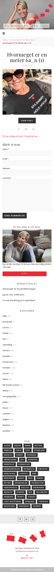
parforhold (10, 487)
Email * (6, 158)
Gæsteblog (7, 344)
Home (5, 40)
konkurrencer (12, 469)
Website (6, 168)
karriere (32, 459)
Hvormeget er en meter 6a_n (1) (27, 57)
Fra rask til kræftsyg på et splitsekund (19, 300)
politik (5, 402)
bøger (17, 446)
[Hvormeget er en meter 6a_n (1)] (27, 92)
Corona (6, 327)
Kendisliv (6, 356)
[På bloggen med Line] (27, 14)
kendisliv (9, 464)
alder (7, 446)
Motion (6, 390)
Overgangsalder (10, 396)
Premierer (38, 487)
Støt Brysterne (12, 501)
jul (22, 459)
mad (34, 473)
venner (37, 506)
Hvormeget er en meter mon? (23, 40)
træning (43, 501)
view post (27, 120)
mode (21, 478)
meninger (9, 478)
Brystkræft (7, 321)
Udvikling (9, 506)
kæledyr (43, 469)
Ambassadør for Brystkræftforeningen (19, 289)
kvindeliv (29, 469)
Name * (6, 149)
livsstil (24, 473)
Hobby (19, 455)
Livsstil (5, 373)
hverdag (31, 455)
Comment (7, 178)
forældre (39, 450)
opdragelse (21, 483)
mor (30, 478)
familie (8, 450)
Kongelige (24, 464)
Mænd (5, 379)
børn (28, 446)
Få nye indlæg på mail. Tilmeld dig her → (21, 136)
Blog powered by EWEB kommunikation (27, 569)
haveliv (8, 455)
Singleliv (6, 419)
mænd (40, 478)
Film (4, 339)
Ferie (18, 450)
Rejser (5, 408)
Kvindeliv (6, 367)
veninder (24, 506)
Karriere (6, 350)
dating (38, 446)
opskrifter (37, 483)
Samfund (6, 413)
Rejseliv (8, 492)
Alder (5, 316)
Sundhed (6, 431)
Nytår (7, 483)
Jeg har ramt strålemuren (13, 294)
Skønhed (6, 425)
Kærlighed (9, 473)
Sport (20, 497)
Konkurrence (8, 362)
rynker (20, 492)
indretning (10, 459)
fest (27, 450)
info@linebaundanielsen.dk (27, 551)
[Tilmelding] (27, 245)
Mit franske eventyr (11, 385)
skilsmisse (41, 492)
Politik (25, 487)
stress (31, 497)
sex (30, 492)
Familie (5, 333)
